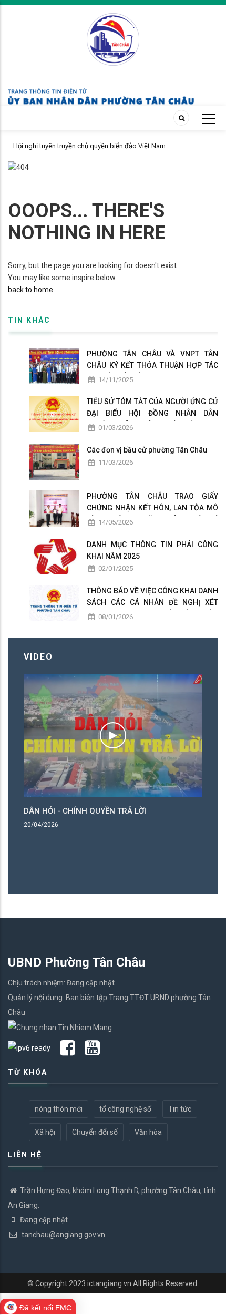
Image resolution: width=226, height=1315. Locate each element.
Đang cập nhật (44, 1220)
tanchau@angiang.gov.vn (62, 1234)
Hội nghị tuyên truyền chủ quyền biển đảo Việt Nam (89, 146)
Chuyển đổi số (95, 1132)
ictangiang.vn (109, 1283)
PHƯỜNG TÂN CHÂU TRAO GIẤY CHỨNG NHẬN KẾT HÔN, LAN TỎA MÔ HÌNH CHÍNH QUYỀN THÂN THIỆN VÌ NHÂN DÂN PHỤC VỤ (152, 513)
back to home (30, 289)
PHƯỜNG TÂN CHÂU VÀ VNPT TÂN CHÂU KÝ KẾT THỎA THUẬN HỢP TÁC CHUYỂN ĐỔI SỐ (152, 365)
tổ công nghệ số (125, 1109)
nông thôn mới (59, 1109)
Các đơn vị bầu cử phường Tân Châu (147, 450)
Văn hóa (148, 1132)
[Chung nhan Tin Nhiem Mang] (60, 1027)
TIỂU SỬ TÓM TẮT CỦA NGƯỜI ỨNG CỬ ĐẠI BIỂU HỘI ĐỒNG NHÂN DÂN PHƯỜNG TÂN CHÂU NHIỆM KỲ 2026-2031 (152, 418)
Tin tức (179, 1109)
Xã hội (45, 1132)
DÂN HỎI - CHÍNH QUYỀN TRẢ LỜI (85, 811)
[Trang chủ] (113, 33)
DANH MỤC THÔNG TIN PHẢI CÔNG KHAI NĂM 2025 (152, 550)
